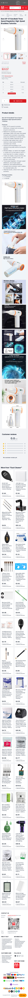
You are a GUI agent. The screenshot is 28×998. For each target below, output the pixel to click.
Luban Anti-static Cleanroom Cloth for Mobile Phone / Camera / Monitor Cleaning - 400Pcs (20, 752)
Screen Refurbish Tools (7, 942)
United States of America (18, 3)
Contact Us (17, 940)
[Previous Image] (3, 38)
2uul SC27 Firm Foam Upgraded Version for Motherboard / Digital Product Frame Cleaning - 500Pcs (20, 867)
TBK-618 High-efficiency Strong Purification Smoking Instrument (20, 779)
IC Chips (4, 944)
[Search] (20, 8)
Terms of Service (5, 962)
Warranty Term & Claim (6, 957)
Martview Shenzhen (9, 75)
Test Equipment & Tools (9, 15)
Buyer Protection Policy (7, 955)
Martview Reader (18, 945)
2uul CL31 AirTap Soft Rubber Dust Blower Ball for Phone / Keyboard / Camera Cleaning (7, 836)
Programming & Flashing (7, 938)
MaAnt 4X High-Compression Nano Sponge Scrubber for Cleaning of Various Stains (21, 896)
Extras (3, 949)
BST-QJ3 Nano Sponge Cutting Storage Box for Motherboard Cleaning (6, 807)
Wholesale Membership (20, 941)
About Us (17, 938)
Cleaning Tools (15, 15)
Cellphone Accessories (7, 947)
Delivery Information (6, 956)
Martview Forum (18, 944)
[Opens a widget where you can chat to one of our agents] (23, 995)
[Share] (25, 15)
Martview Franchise (19, 943)
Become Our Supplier (19, 942)
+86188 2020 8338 (12, 915)
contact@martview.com (13, 931)
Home (3, 15)
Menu (6, 8)
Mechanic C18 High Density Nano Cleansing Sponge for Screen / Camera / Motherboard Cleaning (21, 694)
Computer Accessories (7, 948)
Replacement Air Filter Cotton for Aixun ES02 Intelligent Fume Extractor (6, 896)
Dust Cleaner (21, 15)
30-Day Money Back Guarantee (6, 959)
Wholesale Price (11, 93)
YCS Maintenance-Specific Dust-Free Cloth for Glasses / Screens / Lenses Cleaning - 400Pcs (7, 634)
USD (24, 2)
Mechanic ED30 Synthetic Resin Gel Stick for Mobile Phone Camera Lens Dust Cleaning (7, 605)
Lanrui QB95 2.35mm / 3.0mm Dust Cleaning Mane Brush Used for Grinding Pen (6, 779)
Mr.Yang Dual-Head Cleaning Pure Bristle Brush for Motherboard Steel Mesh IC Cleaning (21, 663)
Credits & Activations (6, 940)
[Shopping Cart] (23, 8)
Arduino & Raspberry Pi (7, 945)
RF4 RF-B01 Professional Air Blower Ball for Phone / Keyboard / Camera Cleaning (7, 486)
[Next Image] (24, 38)
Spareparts (4, 943)
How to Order (18, 947)
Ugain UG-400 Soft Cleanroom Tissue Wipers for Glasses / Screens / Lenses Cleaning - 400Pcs (7, 752)
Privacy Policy (5, 961)
